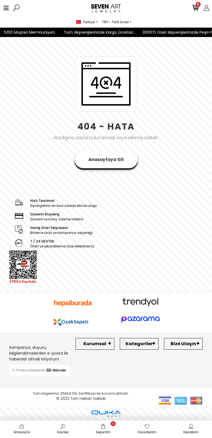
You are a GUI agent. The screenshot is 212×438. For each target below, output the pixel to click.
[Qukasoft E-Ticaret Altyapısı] (106, 413)
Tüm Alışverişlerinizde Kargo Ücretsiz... (98, 32)
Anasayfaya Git (106, 159)
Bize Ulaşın (183, 344)
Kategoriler (139, 344)
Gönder (60, 370)
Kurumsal (94, 344)
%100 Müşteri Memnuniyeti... (28, 32)
